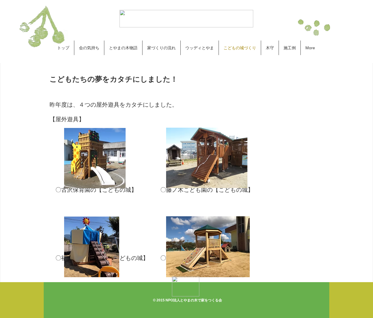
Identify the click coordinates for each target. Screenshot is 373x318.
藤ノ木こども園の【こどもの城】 (210, 190)
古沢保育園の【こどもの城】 (107, 190)
